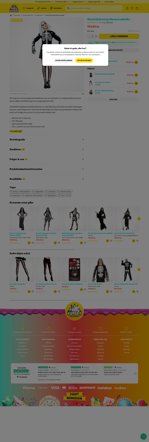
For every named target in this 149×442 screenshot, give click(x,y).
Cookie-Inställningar (63, 60)
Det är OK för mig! (84, 60)
